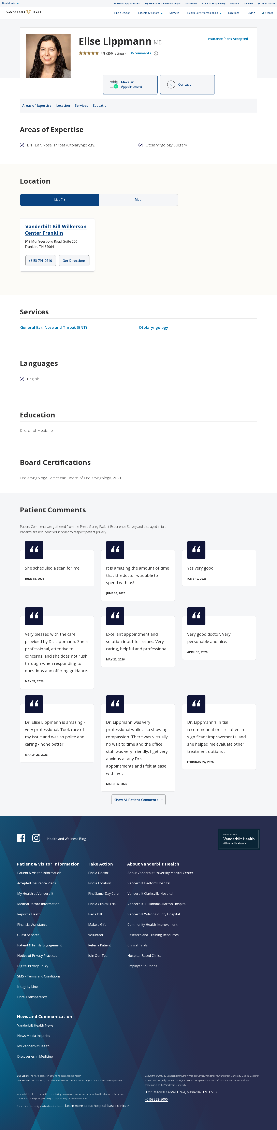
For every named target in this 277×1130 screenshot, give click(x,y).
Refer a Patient (99, 945)
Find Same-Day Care (103, 893)
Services (174, 13)
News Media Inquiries (33, 1035)
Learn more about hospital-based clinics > (97, 1105)
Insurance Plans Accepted (227, 39)
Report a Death (29, 914)
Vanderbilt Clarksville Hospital (150, 893)
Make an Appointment (127, 3)
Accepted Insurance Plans (36, 883)
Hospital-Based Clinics (144, 955)
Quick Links (8, 2)
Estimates (191, 3)
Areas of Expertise (37, 105)
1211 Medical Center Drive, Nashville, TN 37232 (181, 1092)
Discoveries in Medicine (35, 1056)
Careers (248, 3)
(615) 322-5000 (266, 3)
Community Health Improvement (152, 924)
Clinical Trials (138, 945)
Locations (233, 13)
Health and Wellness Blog (66, 838)
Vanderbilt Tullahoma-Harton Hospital (157, 904)
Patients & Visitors (148, 13)
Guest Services (28, 935)
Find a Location (99, 883)
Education (100, 105)
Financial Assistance (32, 924)
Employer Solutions (142, 966)
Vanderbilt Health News (35, 1025)
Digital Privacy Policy (32, 966)
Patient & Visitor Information (39, 873)
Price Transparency (213, 3)
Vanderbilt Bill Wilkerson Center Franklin (56, 229)
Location (63, 105)
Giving (251, 13)
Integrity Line (27, 986)
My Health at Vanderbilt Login (163, 3)
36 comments (140, 53)
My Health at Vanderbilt (35, 893)
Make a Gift (97, 924)
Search (269, 13)
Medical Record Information (38, 904)
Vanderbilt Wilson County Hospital (154, 914)
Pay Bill (234, 3)
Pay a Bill (95, 914)
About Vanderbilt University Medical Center (160, 873)
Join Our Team (99, 955)
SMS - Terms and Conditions (38, 976)
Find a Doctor (122, 13)
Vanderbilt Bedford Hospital (149, 883)
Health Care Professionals (202, 13)
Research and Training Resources (153, 935)
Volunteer (95, 935)
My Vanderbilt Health (33, 1046)
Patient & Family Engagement (39, 945)
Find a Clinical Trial (102, 904)
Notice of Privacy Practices (37, 955)
